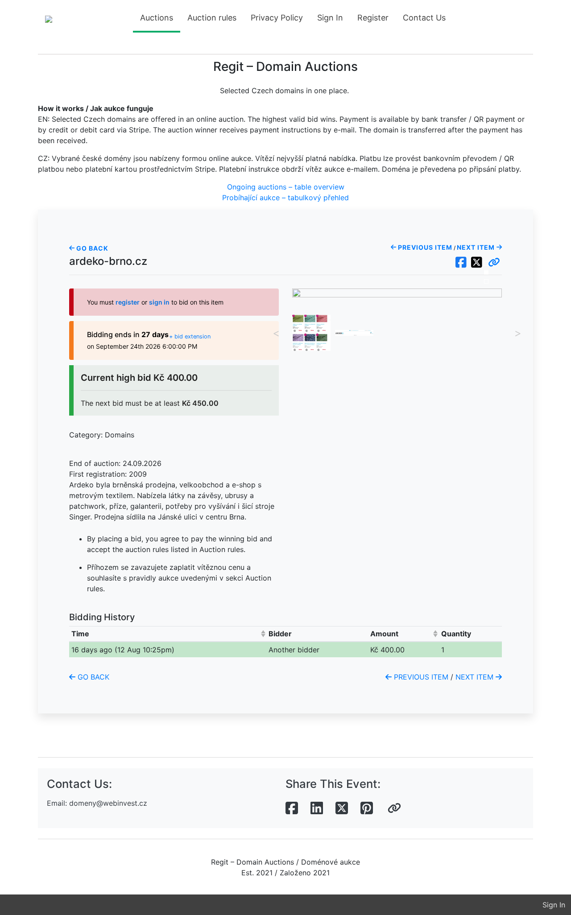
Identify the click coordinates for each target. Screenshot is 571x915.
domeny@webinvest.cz (108, 803)
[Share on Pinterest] (366, 808)
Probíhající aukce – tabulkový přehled (285, 197)
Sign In (330, 17)
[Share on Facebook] (292, 808)
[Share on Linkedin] (316, 808)
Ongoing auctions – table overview (285, 186)
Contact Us (424, 17)
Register (373, 17)
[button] (494, 262)
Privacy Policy (277, 17)
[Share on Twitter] (341, 808)
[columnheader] (168, 634)
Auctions (156, 17)
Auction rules (211, 17)
